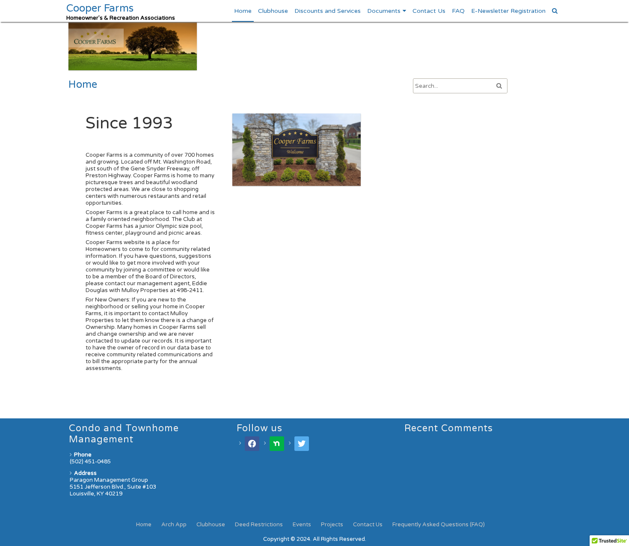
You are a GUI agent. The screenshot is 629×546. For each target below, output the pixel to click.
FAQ (458, 11)
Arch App (174, 524)
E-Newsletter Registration (508, 11)
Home (243, 11)
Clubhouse (273, 11)
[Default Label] (277, 443)
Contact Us (428, 11)
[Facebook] (252, 443)
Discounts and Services (327, 11)
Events (302, 524)
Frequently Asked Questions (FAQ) (438, 524)
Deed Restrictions (259, 524)
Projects (332, 524)
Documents (384, 11)
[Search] (555, 11)
